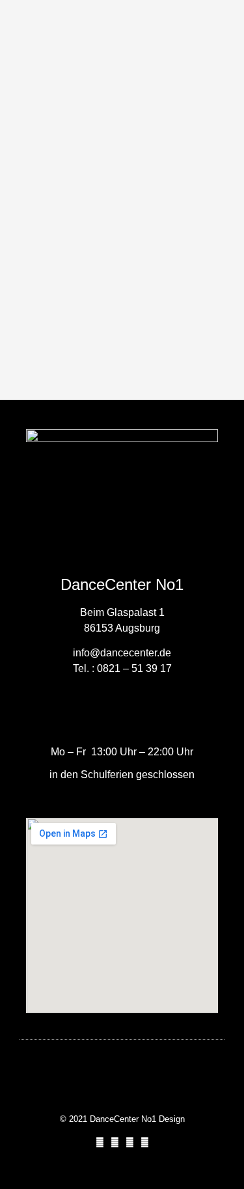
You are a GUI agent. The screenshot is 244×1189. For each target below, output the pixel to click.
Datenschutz (122, 1094)
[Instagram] (115, 1142)
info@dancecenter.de (122, 652)
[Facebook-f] (100, 1142)
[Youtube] (130, 1142)
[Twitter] (145, 1142)
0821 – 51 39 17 (134, 668)
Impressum (122, 1070)
